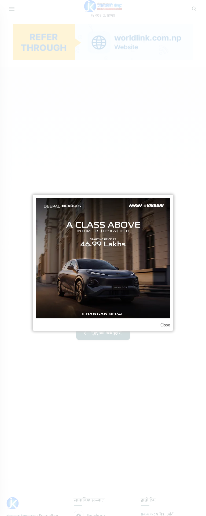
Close (165, 325)
